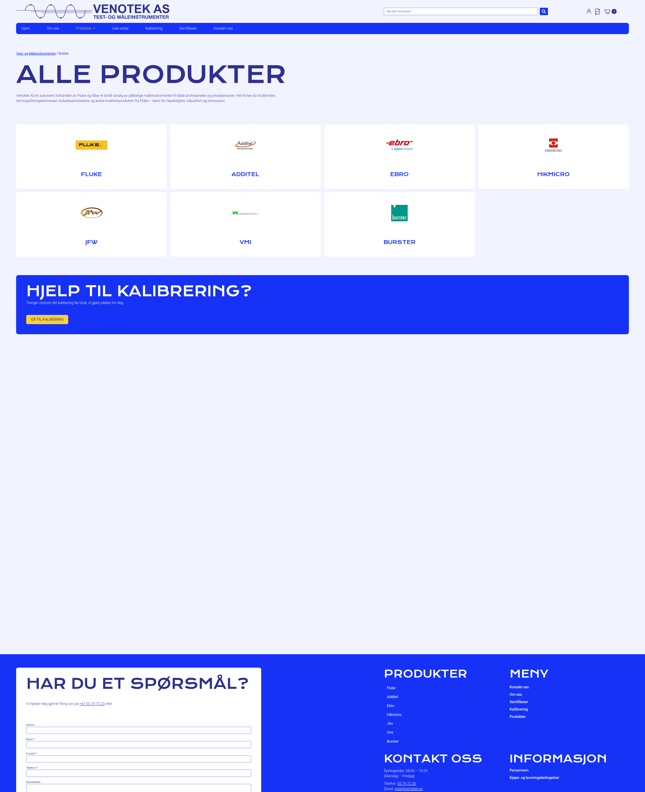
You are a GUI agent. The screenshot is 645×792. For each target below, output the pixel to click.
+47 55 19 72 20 (92, 704)
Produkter (518, 717)
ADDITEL (392, 697)
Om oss (516, 694)
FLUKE (391, 688)
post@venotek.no (409, 789)
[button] (85, 28)
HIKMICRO (394, 715)
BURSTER (393, 741)
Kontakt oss (519, 687)
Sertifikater (519, 702)
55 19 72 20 (406, 783)
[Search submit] (544, 11)
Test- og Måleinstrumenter (36, 53)
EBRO (390, 706)
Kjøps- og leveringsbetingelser (534, 778)
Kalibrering (519, 709)
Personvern (519, 770)
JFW (390, 723)
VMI (390, 732)
